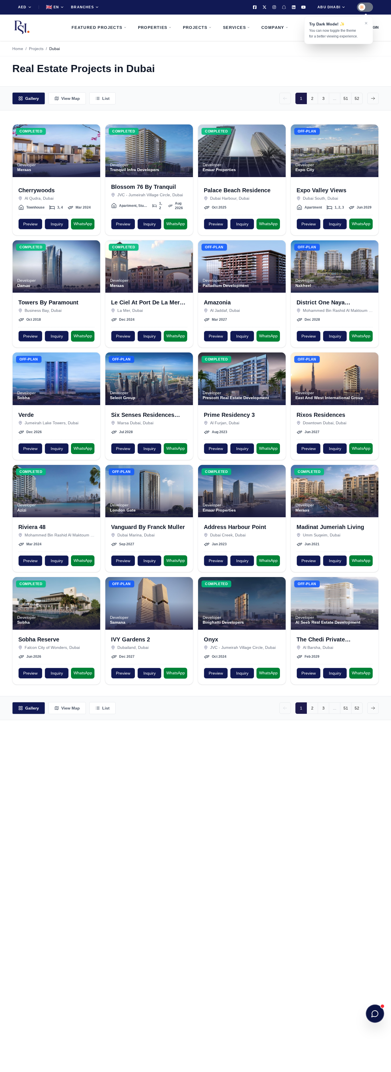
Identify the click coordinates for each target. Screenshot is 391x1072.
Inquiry (57, 224)
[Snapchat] (284, 7)
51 (345, 98)
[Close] (366, 23)
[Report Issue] (92, 155)
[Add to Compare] (92, 143)
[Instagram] (274, 7)
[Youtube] (303, 7)
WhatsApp (83, 223)
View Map (70, 98)
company (272, 27)
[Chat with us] (375, 1013)
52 (357, 98)
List (106, 98)
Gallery (32, 98)
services (234, 27)
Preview (30, 224)
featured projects (97, 27)
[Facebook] (254, 7)
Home (17, 48)
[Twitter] (264, 7)
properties (152, 27)
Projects (36, 48)
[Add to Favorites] (92, 132)
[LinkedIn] (293, 7)
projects (195, 27)
